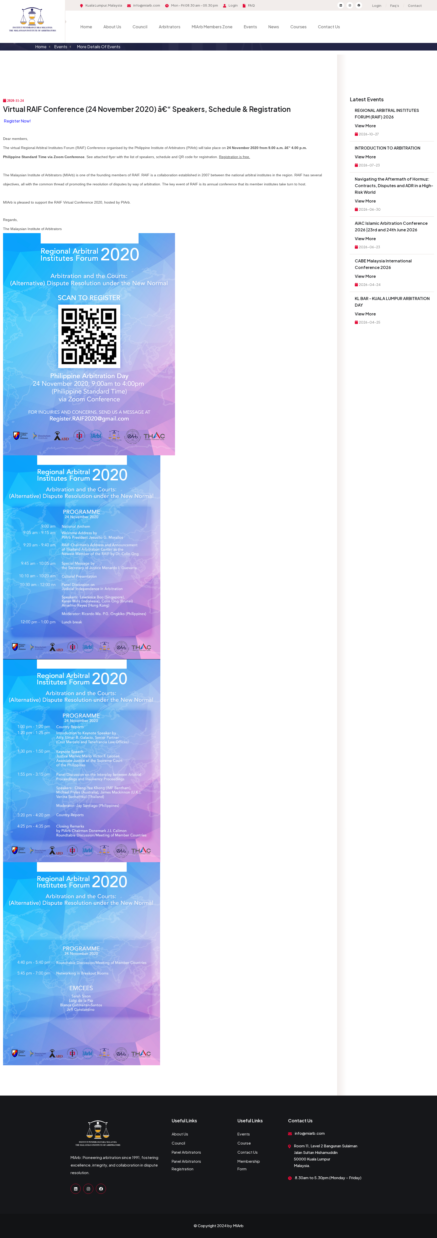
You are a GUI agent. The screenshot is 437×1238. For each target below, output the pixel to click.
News (273, 26)
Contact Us (329, 26)
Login (233, 5)
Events (250, 26)
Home (86, 26)
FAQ (251, 5)
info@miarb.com (146, 5)
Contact (415, 6)
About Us (112, 26)
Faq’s (394, 6)
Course (244, 1143)
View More (365, 125)
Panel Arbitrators (186, 1152)
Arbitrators (169, 26)
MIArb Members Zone (212, 26)
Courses (298, 26)
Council (140, 26)
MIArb (238, 1225)
